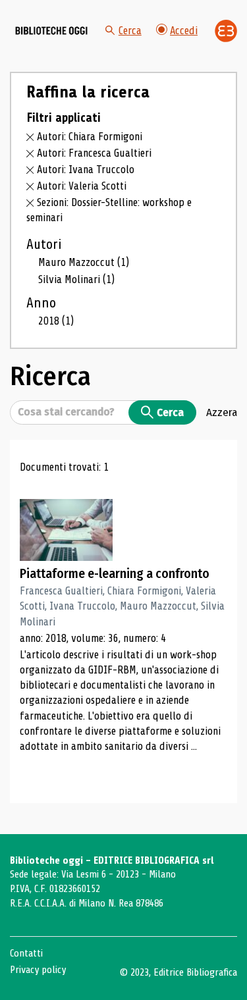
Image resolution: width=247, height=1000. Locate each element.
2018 (56, 321)
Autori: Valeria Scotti (81, 186)
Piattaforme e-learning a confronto (114, 573)
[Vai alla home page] (51, 31)
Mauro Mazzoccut (83, 262)
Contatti (26, 953)
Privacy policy (38, 970)
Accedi (184, 30)
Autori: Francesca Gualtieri (94, 153)
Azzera (221, 412)
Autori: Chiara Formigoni (89, 136)
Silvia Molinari (76, 279)
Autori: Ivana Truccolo (85, 169)
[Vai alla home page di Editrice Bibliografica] (226, 31)
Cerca (130, 30)
